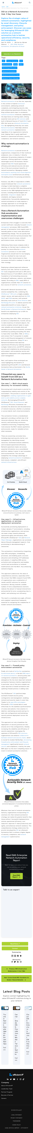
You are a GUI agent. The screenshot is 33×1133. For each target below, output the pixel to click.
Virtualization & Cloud (17, 46)
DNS (28, 296)
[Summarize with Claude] (18, 956)
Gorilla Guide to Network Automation (13, 309)
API (4, 61)
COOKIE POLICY (16, 1125)
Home (3, 6)
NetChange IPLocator (10, 68)
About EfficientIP (7, 1085)
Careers (3, 1098)
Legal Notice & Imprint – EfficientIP (16, 1128)
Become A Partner (7, 1095)
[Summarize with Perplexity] (12, 956)
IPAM (15, 44)
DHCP (3, 298)
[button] (16, 969)
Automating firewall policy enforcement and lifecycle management (16, 742)
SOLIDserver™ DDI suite (9, 294)
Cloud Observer (12, 61)
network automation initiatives (11, 307)
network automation (8, 114)
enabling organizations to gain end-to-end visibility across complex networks (16, 398)
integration (12, 194)
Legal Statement (16, 1115)
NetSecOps (18, 671)
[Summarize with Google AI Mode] (21, 956)
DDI (7, 6)
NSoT (21, 64)
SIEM (26, 333)
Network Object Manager (11, 78)
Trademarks (16, 1121)
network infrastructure (8, 462)
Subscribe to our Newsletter (12, 54)
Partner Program (6, 1092)
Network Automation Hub (11, 74)
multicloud (21, 103)
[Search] (29, 2)
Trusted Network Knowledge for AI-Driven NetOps (5, 1029)
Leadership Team (6, 1088)
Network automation (8, 101)
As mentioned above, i (8, 673)
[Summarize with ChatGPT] (15, 956)
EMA (12, 163)
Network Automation (9, 71)
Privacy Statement (16, 1118)
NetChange (5, 404)
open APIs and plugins (17, 702)
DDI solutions (21, 119)
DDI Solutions (7, 64)
